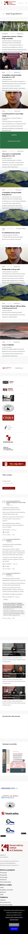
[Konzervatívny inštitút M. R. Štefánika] (10, 4)
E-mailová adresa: (6, 481)
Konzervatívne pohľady (6, 904)
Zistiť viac (6, 599)
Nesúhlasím (14, 924)
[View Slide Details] (18, 761)
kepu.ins (8, 529)
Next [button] (23, 760)
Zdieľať (13, 534)
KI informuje (3, 872)
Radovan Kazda (20, 33)
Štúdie (3, 72)
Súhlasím (14, 929)
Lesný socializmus (8, 345)
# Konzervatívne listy (6, 118)
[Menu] (2, 3)
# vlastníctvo (15, 235)
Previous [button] (4, 760)
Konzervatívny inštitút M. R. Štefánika (13, 540)
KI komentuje (5, 33)
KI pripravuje (3, 875)
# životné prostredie (16, 40)
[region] (14, 761)
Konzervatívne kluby (5, 882)
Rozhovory (3, 892)
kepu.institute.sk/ (18, 594)
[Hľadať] (26, 3)
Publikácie (4, 151)
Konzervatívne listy (5, 902)
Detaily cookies (9, 917)
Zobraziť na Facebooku (6, 534)
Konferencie (3, 879)
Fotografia (7, 532)
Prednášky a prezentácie (6, 890)
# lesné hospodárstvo (7, 40)
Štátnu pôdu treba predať (11, 269)
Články (3, 111)
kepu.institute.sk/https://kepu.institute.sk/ (14, 554)
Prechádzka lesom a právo (11, 233)
